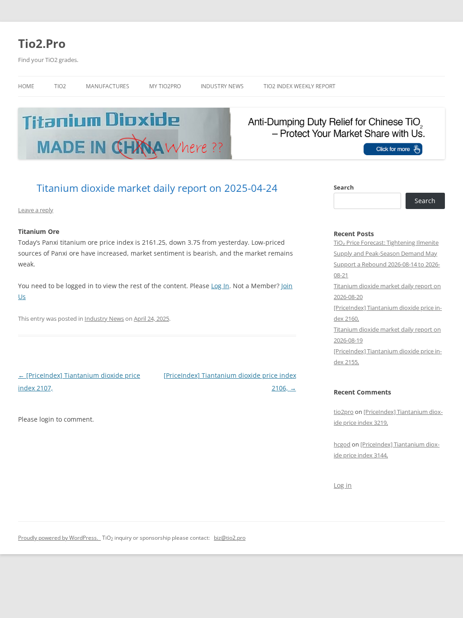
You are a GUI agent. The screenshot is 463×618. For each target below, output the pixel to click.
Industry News (222, 86)
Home (26, 86)
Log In (220, 285)
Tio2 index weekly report (299, 86)
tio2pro (344, 412)
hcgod (342, 444)
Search (344, 187)
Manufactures (107, 86)
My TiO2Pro (165, 86)
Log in (343, 485)
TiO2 (60, 86)
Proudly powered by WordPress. (59, 538)
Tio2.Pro (42, 43)
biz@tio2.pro (230, 538)
